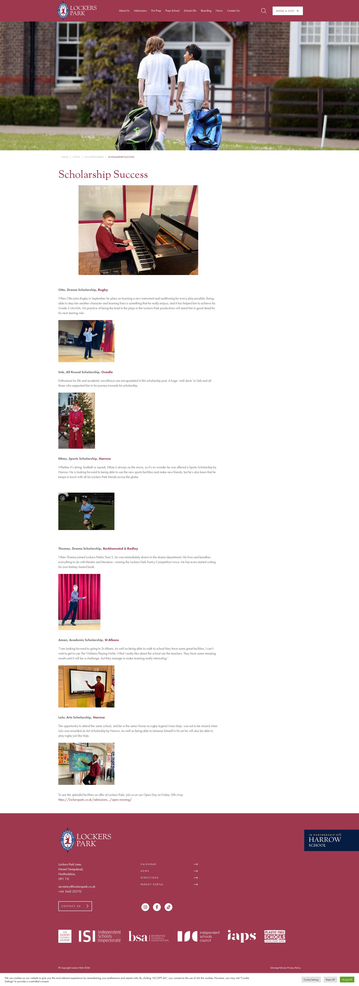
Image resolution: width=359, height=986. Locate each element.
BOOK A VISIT (285, 11)
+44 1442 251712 (70, 891)
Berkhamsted (113, 548)
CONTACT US (71, 906)
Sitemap (274, 967)
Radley (132, 548)
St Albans (112, 640)
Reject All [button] (330, 979)
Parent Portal (152, 884)
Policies (283, 967)
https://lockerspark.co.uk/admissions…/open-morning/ (95, 799)
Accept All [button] (347, 979)
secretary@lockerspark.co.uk (76, 886)
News (145, 871)
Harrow (105, 458)
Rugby (103, 290)
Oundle (107, 372)
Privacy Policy (294, 967)
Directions (150, 877)
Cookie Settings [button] (311, 979)
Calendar (148, 864)
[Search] (263, 10)
